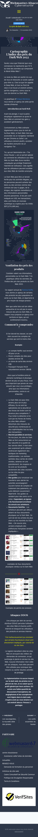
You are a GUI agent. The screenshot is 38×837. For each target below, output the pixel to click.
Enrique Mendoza (23, 99)
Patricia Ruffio (27, 290)
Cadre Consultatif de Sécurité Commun (19, 774)
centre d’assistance (9, 753)
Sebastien (15, 30)
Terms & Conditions (11, 781)
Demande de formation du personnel (18, 767)
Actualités (6, 760)
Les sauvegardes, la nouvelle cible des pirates (9, 720)
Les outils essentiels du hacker (30, 720)
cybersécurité (19, 23)
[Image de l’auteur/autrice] (7, 30)
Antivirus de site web (10, 771)
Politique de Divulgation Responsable (18, 778)
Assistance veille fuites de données (18, 756)
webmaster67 (19, 831)
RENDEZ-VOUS (8, 764)
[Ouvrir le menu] (19, 11)
